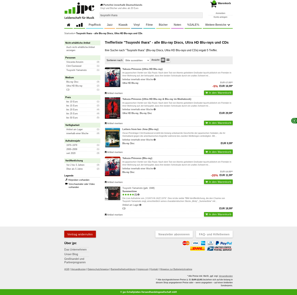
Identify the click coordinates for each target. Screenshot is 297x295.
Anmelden (220, 13)
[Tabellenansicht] (163, 60)
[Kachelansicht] (168, 60)
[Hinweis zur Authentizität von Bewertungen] (138, 194)
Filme (149, 24)
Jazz (110, 24)
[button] (83, 48)
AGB (66, 269)
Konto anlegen (220, 17)
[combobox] (151, 15)
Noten (177, 24)
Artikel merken (115, 93)
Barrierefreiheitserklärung (123, 269)
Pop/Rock (95, 24)
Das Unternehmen (75, 249)
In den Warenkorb (219, 92)
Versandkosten (78, 269)
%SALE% (193, 24)
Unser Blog (71, 254)
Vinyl (137, 24)
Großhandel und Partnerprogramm (75, 260)
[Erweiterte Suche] (200, 15)
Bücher (163, 24)
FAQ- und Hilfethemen (214, 234)
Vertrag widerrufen (80, 234)
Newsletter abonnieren (174, 234)
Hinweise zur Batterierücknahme (176, 269)
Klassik (123, 24)
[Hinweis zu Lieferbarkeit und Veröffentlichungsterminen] (155, 79)
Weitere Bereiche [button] (215, 24)
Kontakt (154, 269)
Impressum (142, 269)
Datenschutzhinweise (98, 269)
